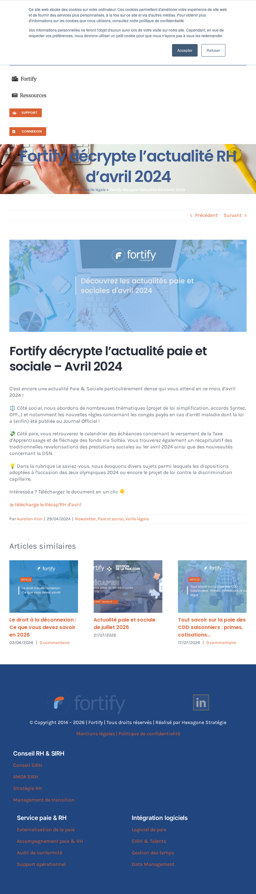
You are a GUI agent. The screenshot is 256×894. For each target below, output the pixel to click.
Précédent (206, 215)
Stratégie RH (27, 788)
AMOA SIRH (25, 777)
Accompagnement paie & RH (50, 841)
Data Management (153, 864)
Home (76, 189)
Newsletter (85, 519)
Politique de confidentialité (149, 734)
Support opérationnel (41, 864)
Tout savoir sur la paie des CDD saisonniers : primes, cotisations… (212, 627)
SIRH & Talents (149, 841)
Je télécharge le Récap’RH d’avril (45, 504)
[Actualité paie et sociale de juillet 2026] (128, 586)
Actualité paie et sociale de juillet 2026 (124, 623)
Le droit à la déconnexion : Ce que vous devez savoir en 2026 (42, 627)
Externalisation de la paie (46, 829)
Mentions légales (95, 734)
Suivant (233, 215)
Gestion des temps (153, 853)
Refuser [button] (213, 50)
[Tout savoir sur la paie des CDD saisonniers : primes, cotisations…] (212, 586)
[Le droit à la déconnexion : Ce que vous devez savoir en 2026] (43, 586)
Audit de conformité (39, 853)
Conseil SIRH (27, 765)
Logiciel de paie (149, 829)
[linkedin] (201, 702)
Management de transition (44, 800)
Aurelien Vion (29, 519)
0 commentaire (55, 642)
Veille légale (96, 189)
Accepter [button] (184, 50)
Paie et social (111, 519)
